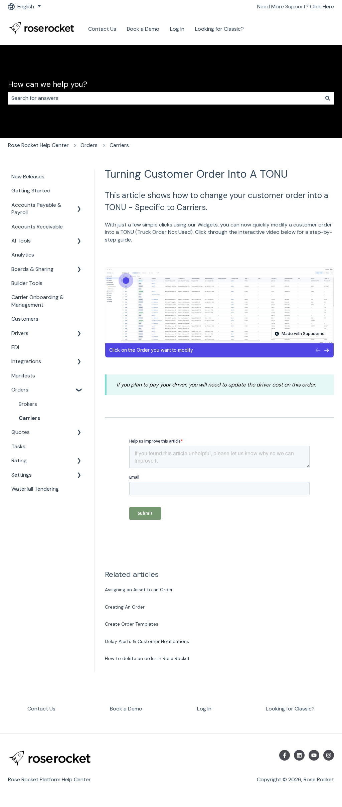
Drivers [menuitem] (19, 333)
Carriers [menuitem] (29, 418)
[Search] (327, 98)
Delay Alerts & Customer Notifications (147, 641)
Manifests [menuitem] (23, 375)
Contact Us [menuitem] (41, 708)
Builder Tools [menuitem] (26, 283)
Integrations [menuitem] (26, 361)
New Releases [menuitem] (27, 176)
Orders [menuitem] (19, 389)
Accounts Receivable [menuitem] (37, 226)
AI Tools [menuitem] (21, 240)
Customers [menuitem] (24, 318)
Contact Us (102, 28)
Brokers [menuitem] (28, 404)
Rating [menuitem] (19, 460)
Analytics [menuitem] (22, 254)
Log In (177, 28)
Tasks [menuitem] (18, 446)
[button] (79, 205)
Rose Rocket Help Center (38, 145)
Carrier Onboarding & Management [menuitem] (37, 301)
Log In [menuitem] (204, 708)
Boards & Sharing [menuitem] (32, 269)
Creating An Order (125, 607)
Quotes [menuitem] (20, 432)
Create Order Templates (131, 624)
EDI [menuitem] (15, 347)
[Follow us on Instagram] (328, 755)
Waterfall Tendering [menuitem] (35, 488)
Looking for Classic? (219, 28)
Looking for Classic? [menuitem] (290, 708)
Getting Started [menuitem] (30, 190)
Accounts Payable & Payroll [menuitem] (36, 208)
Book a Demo (143, 28)
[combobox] (164, 98)
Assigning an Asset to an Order (139, 590)
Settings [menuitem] (21, 474)
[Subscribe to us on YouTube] (314, 755)
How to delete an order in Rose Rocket (147, 658)
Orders (89, 145)
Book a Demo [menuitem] (126, 708)
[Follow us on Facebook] (284, 755)
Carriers (119, 145)
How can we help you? (47, 84)
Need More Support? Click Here (295, 6)
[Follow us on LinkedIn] (299, 755)
